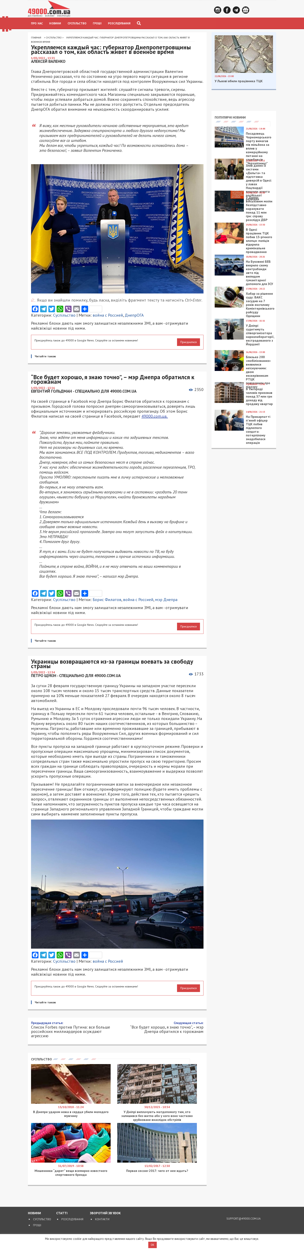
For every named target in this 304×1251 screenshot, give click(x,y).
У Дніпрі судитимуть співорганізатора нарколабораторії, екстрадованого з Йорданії (260, 334)
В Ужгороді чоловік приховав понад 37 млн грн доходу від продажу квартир (259, 396)
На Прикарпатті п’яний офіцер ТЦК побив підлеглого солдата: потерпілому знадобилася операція (258, 430)
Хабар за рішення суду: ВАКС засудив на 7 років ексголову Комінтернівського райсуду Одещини (260, 304)
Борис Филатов (107, 599)
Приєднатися (188, 342)
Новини (55, 23)
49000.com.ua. (154, 416)
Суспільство (77, 23)
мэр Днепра (166, 599)
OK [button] (152, 1245)
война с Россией (108, 315)
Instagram (217, 10)
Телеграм (236, 10)
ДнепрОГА (134, 315)
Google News (245, 10)
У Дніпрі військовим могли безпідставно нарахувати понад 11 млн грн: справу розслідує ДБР (259, 208)
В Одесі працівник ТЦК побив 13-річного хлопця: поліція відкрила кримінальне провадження (259, 240)
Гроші (97, 23)
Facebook (227, 10)
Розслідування (119, 23)
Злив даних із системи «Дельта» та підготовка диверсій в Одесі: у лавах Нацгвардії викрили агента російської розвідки (259, 182)
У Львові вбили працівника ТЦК (239, 81)
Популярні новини (230, 117)
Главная (36, 37)
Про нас (37, 23)
